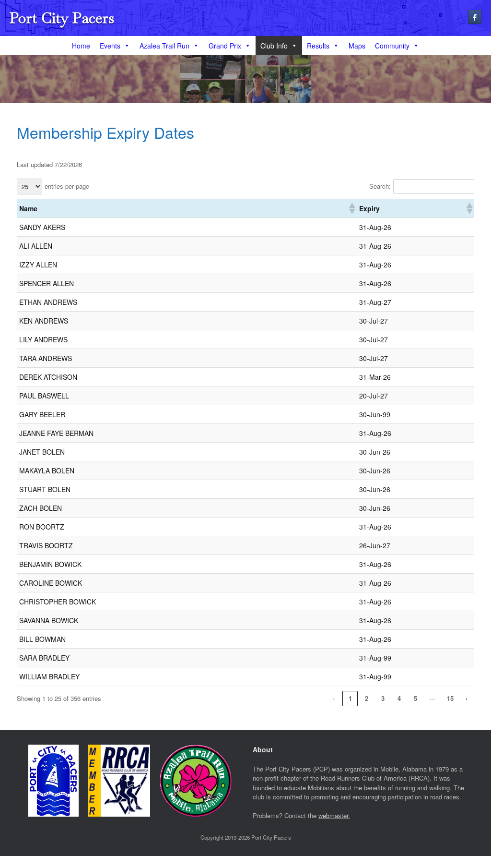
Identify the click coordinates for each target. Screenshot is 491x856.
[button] (351, 208)
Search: (380, 186)
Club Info (274, 45)
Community (392, 45)
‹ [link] (334, 698)
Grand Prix (225, 45)
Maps (357, 45)
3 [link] (383, 698)
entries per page (67, 186)
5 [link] (415, 698)
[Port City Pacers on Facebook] (474, 17)
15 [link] (450, 698)
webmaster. (334, 815)
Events (110, 45)
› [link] (467, 698)
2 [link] (366, 698)
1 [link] (350, 698)
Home (81, 45)
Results (318, 45)
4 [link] (399, 698)
